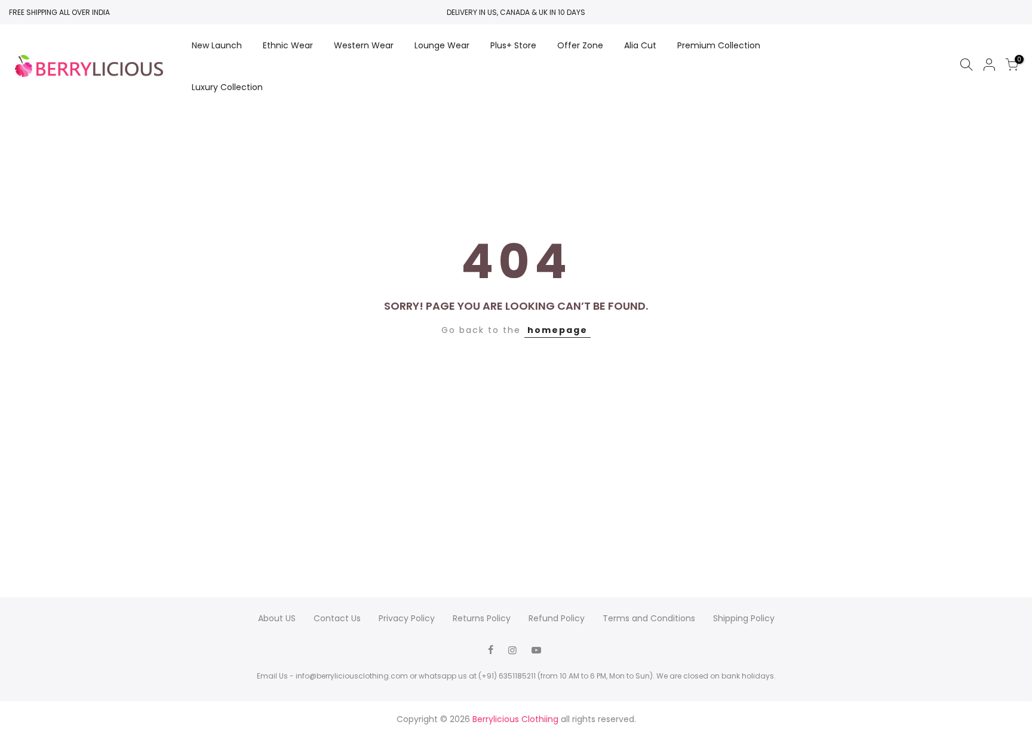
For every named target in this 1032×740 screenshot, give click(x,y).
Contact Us (337, 618)
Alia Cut (640, 45)
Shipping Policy (744, 618)
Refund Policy (557, 618)
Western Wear (364, 45)
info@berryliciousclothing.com (352, 676)
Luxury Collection (227, 87)
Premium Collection (718, 45)
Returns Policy (482, 618)
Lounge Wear (441, 45)
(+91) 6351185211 (507, 676)
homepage (557, 330)
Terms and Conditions (649, 618)
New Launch (217, 45)
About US (277, 618)
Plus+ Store (513, 45)
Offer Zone (580, 45)
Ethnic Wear (288, 45)
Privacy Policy (407, 618)
